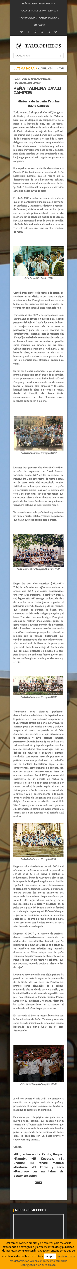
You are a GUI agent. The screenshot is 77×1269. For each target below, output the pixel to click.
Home (16, 78)
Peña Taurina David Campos (37, 3)
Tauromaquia (27, 17)
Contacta (39, 25)
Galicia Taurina (48, 17)
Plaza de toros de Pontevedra (38, 10)
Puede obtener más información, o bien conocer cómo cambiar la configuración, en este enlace (42, 1261)
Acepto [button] (50, 1256)
